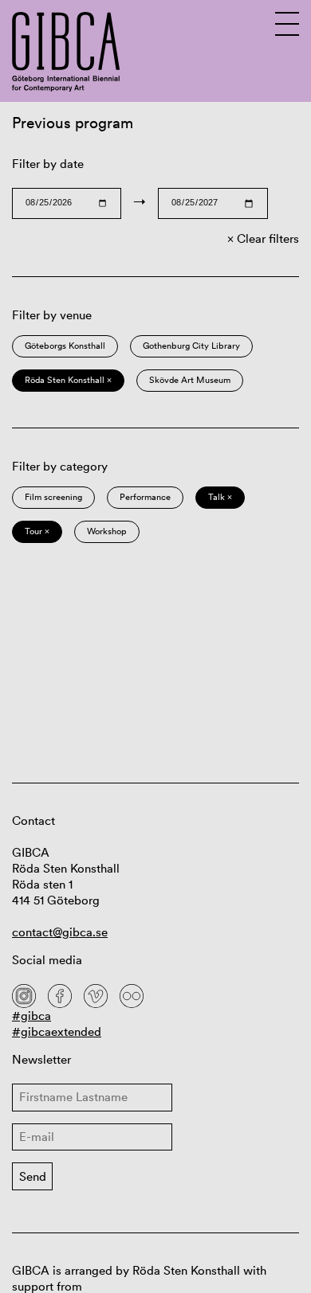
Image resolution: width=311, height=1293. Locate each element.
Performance (145, 496)
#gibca (31, 1015)
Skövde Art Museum (189, 379)
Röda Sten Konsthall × (68, 379)
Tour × (37, 531)
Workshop (107, 531)
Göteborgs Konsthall (65, 345)
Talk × (220, 496)
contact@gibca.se (60, 931)
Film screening (53, 496)
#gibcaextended (56, 1031)
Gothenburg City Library (191, 345)
